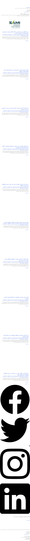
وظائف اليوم (17, 35)
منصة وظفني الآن (26, 73)
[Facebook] (15, 414)
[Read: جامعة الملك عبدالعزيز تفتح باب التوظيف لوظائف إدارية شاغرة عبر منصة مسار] (15, 244)
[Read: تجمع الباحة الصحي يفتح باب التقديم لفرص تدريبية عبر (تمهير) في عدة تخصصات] (15, 93)
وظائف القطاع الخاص (22, 35)
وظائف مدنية (25, 150)
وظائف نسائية (22, 150)
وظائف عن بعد (4, 35)
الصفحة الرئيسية (26, 534)
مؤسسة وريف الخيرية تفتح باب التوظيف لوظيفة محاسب (16, 222)
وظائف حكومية (9, 35)
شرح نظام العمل (6, 34)
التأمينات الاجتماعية (19, 34)
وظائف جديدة (26, 34)
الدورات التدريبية (14, 34)
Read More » (26, 40)
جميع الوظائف (10, 34)
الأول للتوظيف (28, 7)
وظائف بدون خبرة (13, 35)
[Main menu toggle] (28, 11)
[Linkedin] (15, 515)
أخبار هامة (23, 34)
